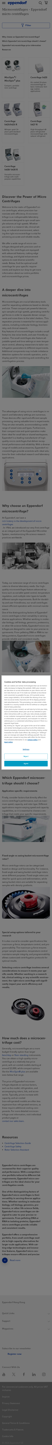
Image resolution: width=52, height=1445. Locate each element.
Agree (26, 763)
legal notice (8, 742)
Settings (26, 749)
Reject (26, 756)
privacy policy (33, 740)
